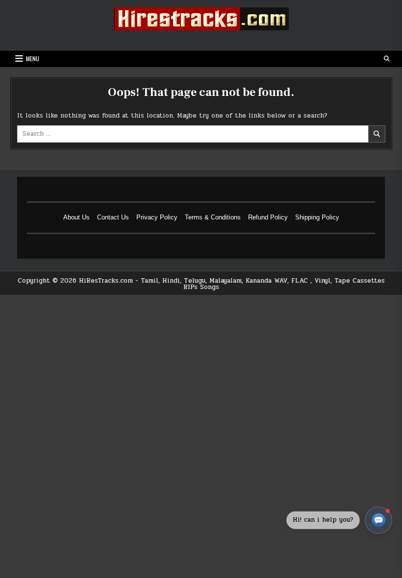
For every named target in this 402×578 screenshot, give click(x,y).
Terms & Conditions (213, 217)
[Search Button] (386, 58)
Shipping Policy (317, 217)
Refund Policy (268, 217)
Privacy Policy (156, 217)
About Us (76, 217)
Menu (32, 58)
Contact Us (113, 217)
